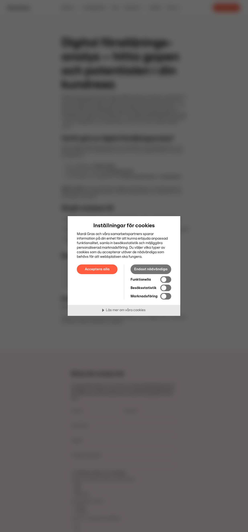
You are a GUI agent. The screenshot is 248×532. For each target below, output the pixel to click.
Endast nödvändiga (151, 269)
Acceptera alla (97, 269)
